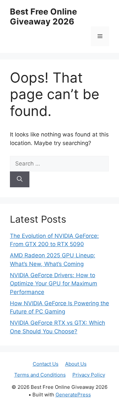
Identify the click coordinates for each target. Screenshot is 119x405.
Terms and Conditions (40, 375)
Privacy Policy (88, 375)
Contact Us (46, 364)
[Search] (19, 179)
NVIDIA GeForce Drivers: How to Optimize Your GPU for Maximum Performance (53, 283)
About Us (76, 364)
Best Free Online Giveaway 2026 (43, 16)
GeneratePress (73, 394)
